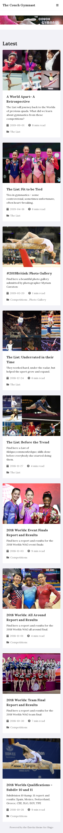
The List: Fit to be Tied (24, 189)
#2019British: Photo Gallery (29, 273)
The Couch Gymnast (19, 5)
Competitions (18, 299)
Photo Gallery (37, 299)
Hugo (50, 827)
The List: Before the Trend (27, 442)
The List (15, 131)
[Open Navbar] (57, 5)
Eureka (31, 827)
